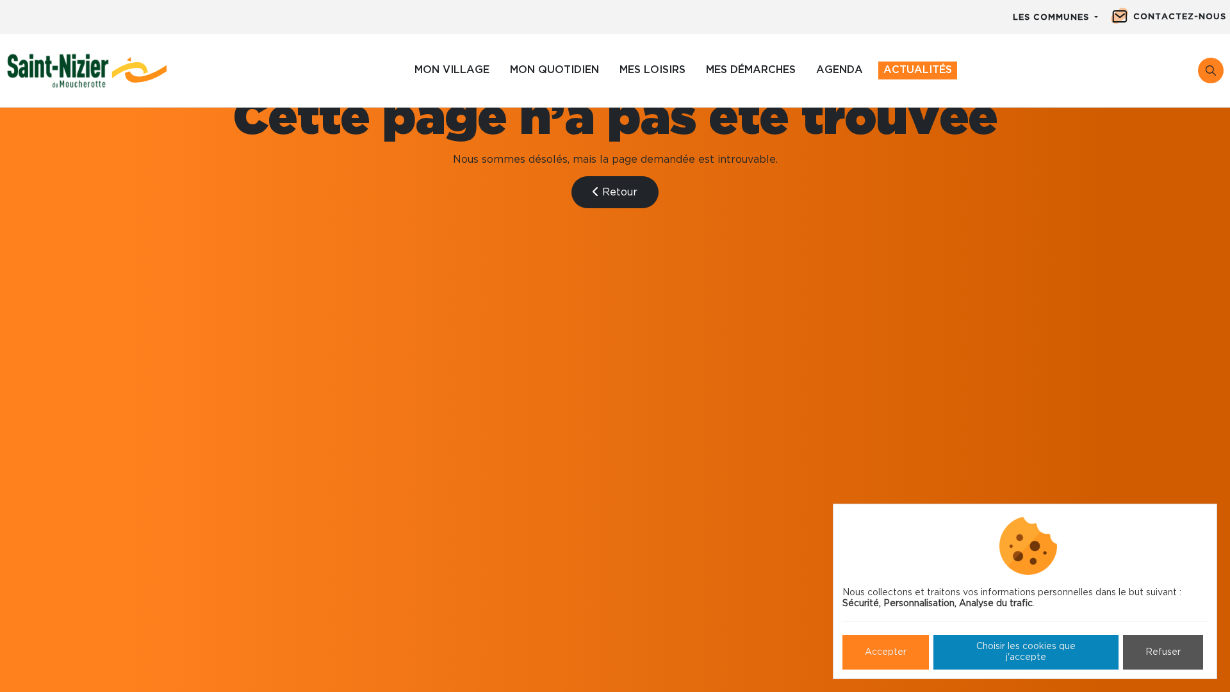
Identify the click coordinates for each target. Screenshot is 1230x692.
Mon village (451, 70)
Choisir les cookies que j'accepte (1026, 652)
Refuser (1163, 652)
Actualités (917, 70)
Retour (618, 192)
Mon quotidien (554, 70)
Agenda (839, 70)
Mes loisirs (652, 70)
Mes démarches (751, 70)
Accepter (885, 652)
